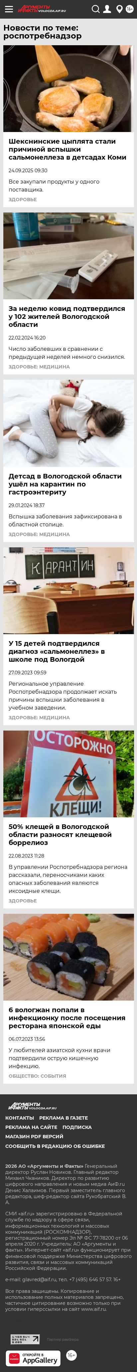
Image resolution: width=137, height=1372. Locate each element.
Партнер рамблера (62, 1339)
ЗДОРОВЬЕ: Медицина (39, 366)
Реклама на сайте (31, 1127)
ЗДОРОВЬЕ (23, 199)
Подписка (77, 1127)
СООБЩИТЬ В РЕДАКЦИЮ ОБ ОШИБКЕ (55, 1146)
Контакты (19, 1118)
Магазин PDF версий (34, 1137)
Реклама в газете (63, 1118)
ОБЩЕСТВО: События (37, 1076)
